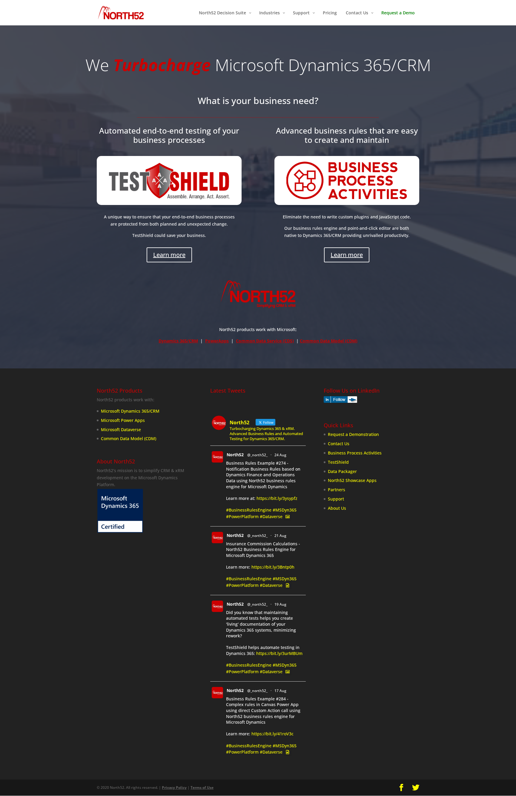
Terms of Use (202, 787)
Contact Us (338, 443)
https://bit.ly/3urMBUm (279, 653)
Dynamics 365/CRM (178, 341)
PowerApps (217, 341)
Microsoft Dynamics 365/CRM (130, 411)
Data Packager (342, 471)
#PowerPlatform (242, 516)
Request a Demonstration (353, 434)
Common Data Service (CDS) (265, 341)
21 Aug (280, 535)
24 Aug (280, 454)
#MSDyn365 (285, 510)
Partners (336, 489)
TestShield (338, 462)
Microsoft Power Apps (123, 420)
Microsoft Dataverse (121, 429)
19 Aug (280, 604)
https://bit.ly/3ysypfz (277, 498)
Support (336, 499)
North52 (235, 454)
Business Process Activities (355, 453)
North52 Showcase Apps (352, 480)
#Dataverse (271, 516)
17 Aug (280, 690)
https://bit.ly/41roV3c (272, 734)
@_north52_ (257, 454)
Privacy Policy (174, 787)
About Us (337, 508)
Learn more (169, 255)
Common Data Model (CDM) (328, 341)
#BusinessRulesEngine (248, 510)
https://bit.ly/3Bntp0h (272, 567)
